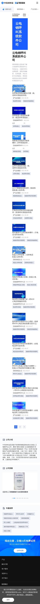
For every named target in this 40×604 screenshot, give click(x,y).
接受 (8, 600)
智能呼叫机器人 (8, 514)
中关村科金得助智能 (16, 15)
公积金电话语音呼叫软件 (21, 522)
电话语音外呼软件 (18, 351)
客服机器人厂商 (23, 526)
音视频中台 (30, 514)
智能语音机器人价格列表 (11, 518)
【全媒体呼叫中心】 (17, 121)
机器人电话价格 (31, 285)
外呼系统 (25, 151)
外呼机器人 (16, 126)
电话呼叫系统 (17, 101)
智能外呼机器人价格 (19, 285)
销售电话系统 (17, 151)
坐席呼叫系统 (28, 218)
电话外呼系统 (26, 126)
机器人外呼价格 (17, 262)
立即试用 (20, 550)
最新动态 (8, 9)
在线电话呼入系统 (18, 418)
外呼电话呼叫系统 (18, 396)
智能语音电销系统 (28, 101)
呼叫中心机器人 (17, 373)
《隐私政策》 (29, 595)
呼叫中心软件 (20, 514)
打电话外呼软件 (17, 218)
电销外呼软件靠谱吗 (30, 196)
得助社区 (24, 15)
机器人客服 (7, 531)
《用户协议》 (20, 595)
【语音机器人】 (17, 259)
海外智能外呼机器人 (9, 526)
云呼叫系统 (16, 173)
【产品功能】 (16, 98)
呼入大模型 (7, 522)
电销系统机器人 (17, 196)
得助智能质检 (25, 518)
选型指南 (20, 9)
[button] (12, 498)
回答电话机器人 (29, 262)
